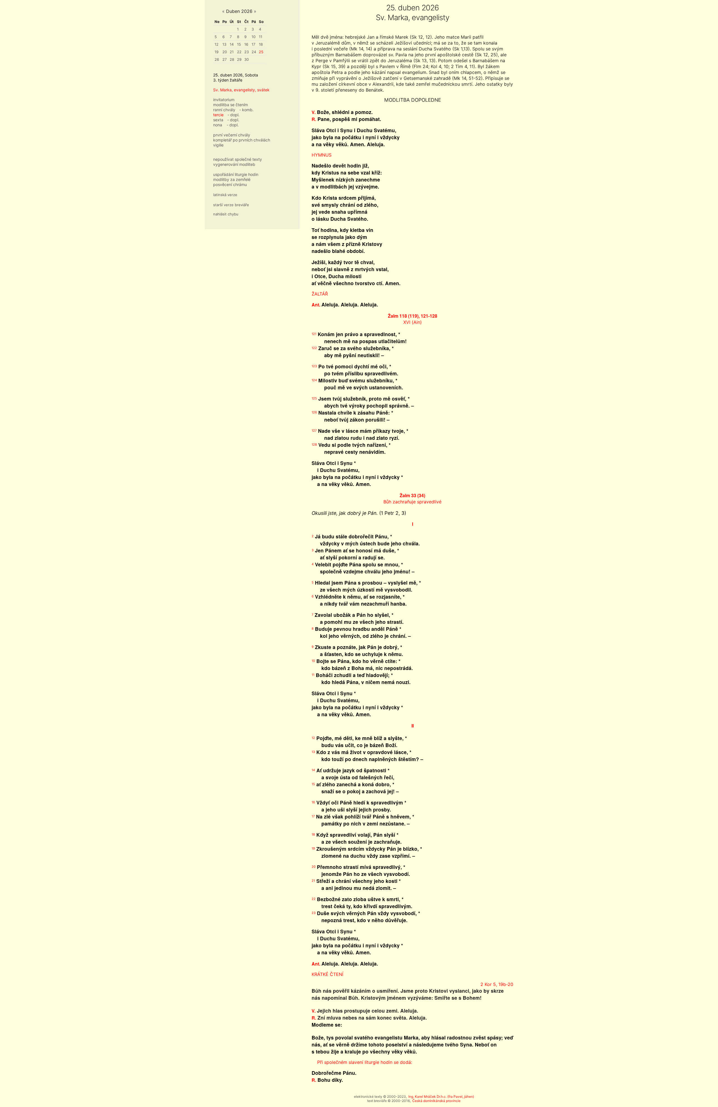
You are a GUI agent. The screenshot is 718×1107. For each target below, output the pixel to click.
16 (246, 44)
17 (253, 44)
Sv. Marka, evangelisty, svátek (241, 89)
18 (261, 44)
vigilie (218, 145)
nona (217, 124)
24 (254, 52)
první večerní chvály (231, 134)
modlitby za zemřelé (231, 179)
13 (224, 44)
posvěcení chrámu (230, 184)
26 (217, 59)
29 (239, 59)
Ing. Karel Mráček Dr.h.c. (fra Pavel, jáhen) (441, 1096)
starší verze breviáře (231, 205)
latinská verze (225, 194)
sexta (218, 119)
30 (246, 59)
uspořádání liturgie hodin (235, 174)
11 (260, 36)
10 (254, 36)
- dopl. (233, 114)
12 (216, 44)
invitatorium (223, 99)
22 (239, 52)
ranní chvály (224, 109)
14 (232, 44)
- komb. (246, 109)
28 (232, 59)
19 (216, 52)
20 (224, 52)
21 (232, 52)
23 (246, 52)
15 (239, 44)
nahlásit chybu (225, 214)
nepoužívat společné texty (237, 159)
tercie (218, 114)
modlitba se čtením (230, 104)
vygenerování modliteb (234, 164)
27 (224, 59)
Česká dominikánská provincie (436, 1101)
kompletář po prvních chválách (241, 140)
